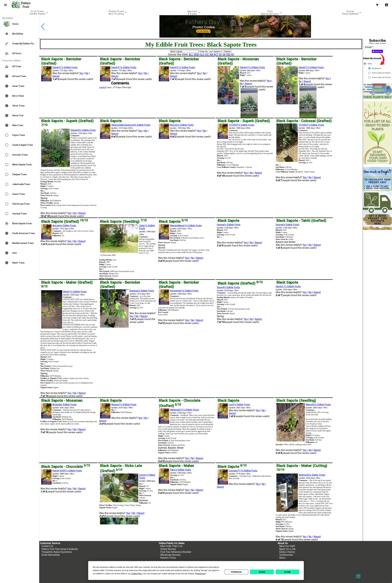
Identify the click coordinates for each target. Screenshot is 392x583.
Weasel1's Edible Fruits (123, 404)
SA (224, 54)
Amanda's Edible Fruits (64, 404)
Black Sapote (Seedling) (123, 221)
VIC (207, 54)
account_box (386, 5)
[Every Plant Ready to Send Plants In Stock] (377, 132)
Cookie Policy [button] (136, 574)
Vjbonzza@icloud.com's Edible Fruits (130, 124)
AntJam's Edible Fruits (64, 225)
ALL (191, 54)
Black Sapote (111, 121)
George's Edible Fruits (228, 224)
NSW (196, 54)
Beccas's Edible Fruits (182, 124)
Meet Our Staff (287, 546)
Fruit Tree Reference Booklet (175, 551)
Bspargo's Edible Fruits (141, 290)
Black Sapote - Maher (176, 466)
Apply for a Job (287, 549)
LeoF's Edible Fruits (239, 404)
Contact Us (47, 546)
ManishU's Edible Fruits (318, 404)
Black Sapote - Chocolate (65, 466)
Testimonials (286, 554)
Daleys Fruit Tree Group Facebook (59, 549)
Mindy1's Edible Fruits (75, 291)
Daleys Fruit (26, 5)
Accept (287, 572)
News (282, 557)
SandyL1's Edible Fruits (288, 286)
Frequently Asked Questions (56, 551)
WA (211, 54)
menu (5, 5)
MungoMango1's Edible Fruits (186, 225)
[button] (235, 36)
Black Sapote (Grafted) (64, 221)
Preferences (236, 572)
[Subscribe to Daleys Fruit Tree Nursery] (377, 59)
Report (56, 76)
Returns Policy (168, 557)
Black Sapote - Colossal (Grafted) (304, 121)
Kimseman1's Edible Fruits (184, 290)
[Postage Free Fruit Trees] (377, 91)
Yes (81, 73)
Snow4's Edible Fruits (228, 287)
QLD (202, 54)
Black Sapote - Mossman (62, 400)
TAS (228, 54)
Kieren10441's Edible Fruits (67, 470)
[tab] (39, 12)
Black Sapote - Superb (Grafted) (244, 121)
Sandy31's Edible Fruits (64, 67)
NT (220, 54)
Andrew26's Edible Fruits (312, 474)
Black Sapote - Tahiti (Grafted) (301, 220)
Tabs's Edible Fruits (180, 469)
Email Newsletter (50, 554)
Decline (262, 572)
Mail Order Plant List (171, 546)
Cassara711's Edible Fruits (243, 470)
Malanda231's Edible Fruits (184, 409)
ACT (216, 54)
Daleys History (287, 551)
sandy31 (103, 87)
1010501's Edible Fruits (241, 124)
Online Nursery (168, 549)
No (86, 73)
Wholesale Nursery (170, 554)
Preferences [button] (200, 574)
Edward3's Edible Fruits (83, 130)
